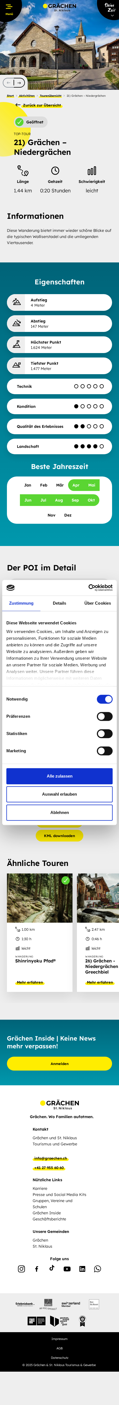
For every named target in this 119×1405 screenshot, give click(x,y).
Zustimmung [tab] (21, 603)
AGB (59, 1348)
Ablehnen (59, 812)
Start (10, 96)
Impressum (59, 1339)
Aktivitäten (27, 96)
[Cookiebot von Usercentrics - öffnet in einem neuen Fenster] (88, 587)
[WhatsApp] (97, 1269)
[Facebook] (36, 1269)
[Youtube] (67, 1269)
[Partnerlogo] (25, 1304)
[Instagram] (21, 1269)
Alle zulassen (60, 776)
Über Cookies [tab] (97, 603)
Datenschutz (59, 1358)
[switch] (105, 716)
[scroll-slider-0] (8, 83)
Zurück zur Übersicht (41, 105)
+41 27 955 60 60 (49, 1167)
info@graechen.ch (50, 1158)
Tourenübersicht (50, 96)
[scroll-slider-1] (19, 83)
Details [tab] (59, 603)
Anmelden (60, 1063)
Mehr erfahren (30, 982)
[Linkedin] (82, 1269)
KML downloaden (59, 835)
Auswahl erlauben (59, 794)
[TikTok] (51, 1269)
